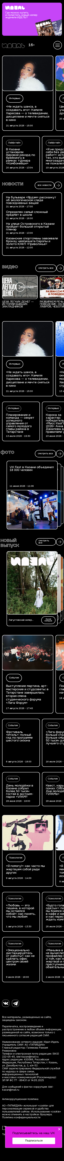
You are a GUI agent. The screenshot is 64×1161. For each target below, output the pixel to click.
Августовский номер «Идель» (20, 620)
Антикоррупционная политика (20, 1099)
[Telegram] (15, 1003)
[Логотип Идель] (13, 46)
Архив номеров (48, 620)
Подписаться (33, 1141)
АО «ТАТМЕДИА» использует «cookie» (25, 1105)
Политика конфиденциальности (21, 1117)
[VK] (5, 1003)
